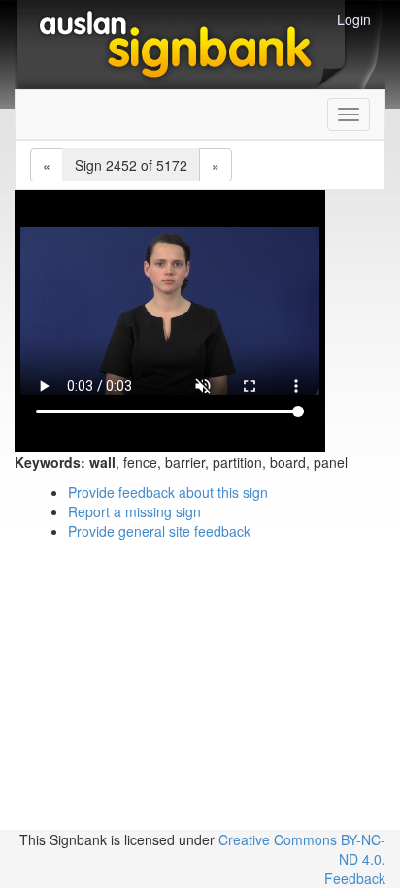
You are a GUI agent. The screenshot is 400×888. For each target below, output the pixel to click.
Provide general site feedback (159, 531)
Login (354, 19)
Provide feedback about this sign (168, 492)
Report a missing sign (134, 511)
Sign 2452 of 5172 (131, 165)
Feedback (354, 878)
